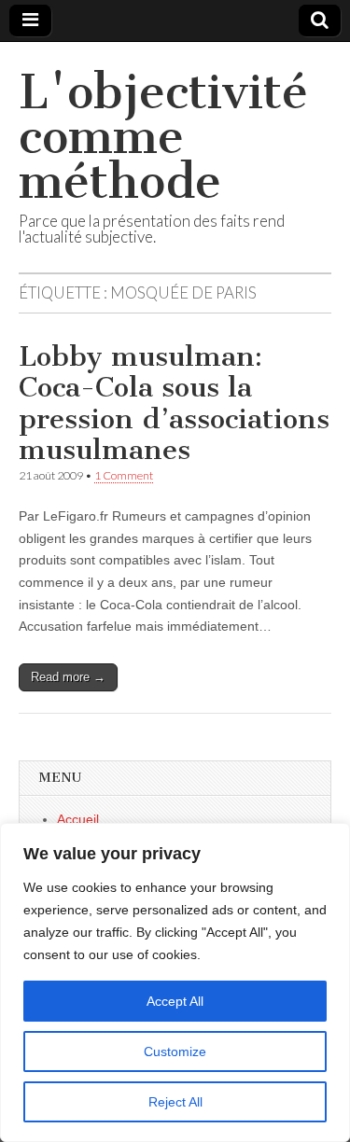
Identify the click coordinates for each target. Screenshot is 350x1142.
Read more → (68, 677)
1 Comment (123, 475)
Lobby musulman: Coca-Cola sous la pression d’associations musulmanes (174, 403)
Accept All (175, 1001)
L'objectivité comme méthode (163, 136)
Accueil (78, 819)
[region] (175, 982)
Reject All (175, 1101)
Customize (175, 1051)
